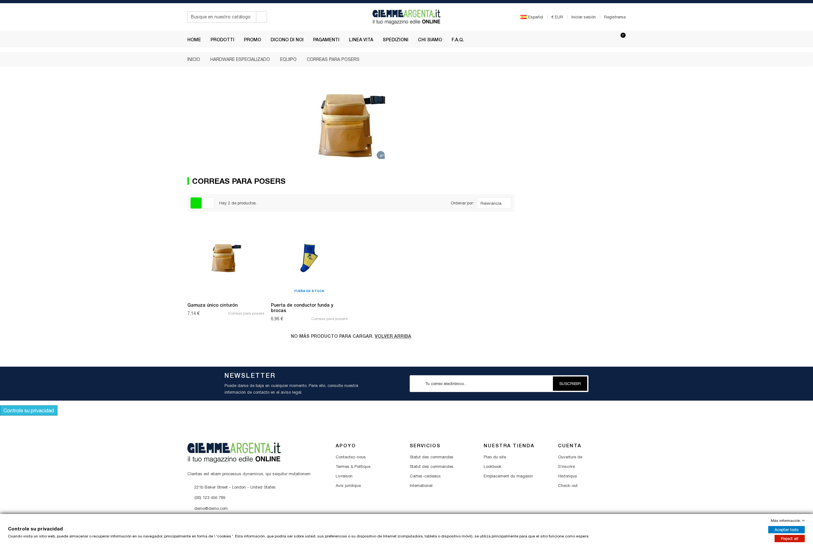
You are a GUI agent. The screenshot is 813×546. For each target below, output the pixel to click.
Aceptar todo (786, 529)
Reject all (789, 538)
